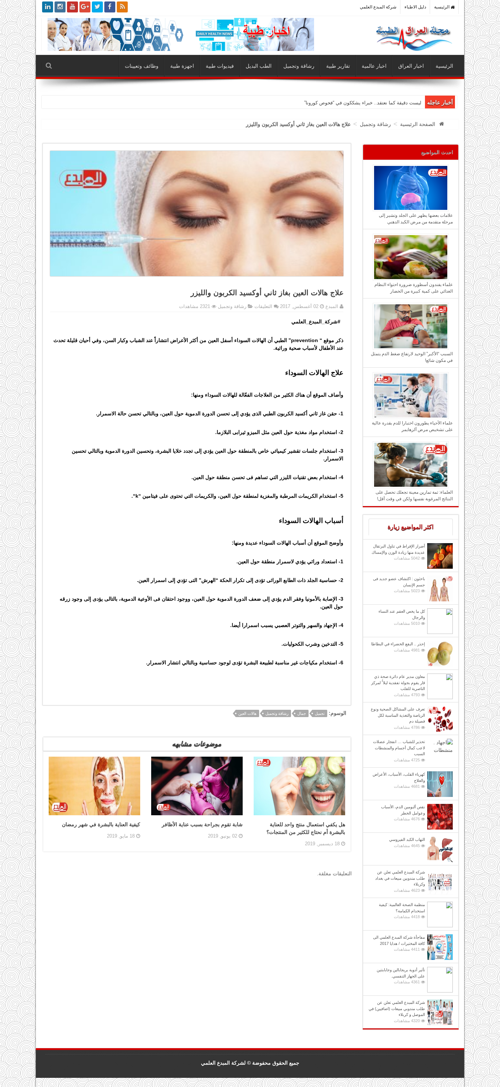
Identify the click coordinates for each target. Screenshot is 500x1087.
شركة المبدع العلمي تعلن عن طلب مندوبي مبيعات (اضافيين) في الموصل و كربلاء (397, 1011)
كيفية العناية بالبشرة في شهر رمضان (101, 824)
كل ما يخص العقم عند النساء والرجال (401, 617)
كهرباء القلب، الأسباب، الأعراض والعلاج (399, 780)
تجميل (320, 713)
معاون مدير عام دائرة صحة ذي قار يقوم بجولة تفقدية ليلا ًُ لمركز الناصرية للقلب (398, 685)
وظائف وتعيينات (141, 66)
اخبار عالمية (374, 66)
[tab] (411, 527)
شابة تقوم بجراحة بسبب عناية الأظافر (202, 824)
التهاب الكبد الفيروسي (407, 842)
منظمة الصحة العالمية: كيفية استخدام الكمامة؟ (402, 910)
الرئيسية (442, 7)
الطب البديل (259, 66)
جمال (301, 713)
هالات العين (247, 713)
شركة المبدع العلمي (378, 7)
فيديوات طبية (220, 66)
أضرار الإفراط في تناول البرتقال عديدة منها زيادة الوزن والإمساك (398, 552)
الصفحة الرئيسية (417, 124)
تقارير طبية (338, 66)
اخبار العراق (411, 66)
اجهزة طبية (182, 66)
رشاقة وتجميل (298, 66)
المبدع (331, 306)
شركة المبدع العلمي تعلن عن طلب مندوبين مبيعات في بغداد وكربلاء (400, 881)
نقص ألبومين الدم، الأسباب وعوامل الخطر (403, 813)
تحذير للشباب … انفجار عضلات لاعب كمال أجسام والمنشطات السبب (399, 750)
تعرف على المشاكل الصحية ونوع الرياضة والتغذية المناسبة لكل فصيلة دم (398, 718)
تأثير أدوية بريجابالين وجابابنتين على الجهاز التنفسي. (401, 976)
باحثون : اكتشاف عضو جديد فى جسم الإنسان (399, 584)
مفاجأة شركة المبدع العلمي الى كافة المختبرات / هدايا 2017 (399, 943)
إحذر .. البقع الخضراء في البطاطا (398, 647)
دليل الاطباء (415, 7)
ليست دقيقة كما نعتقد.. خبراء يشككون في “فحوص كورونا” (362, 102)
